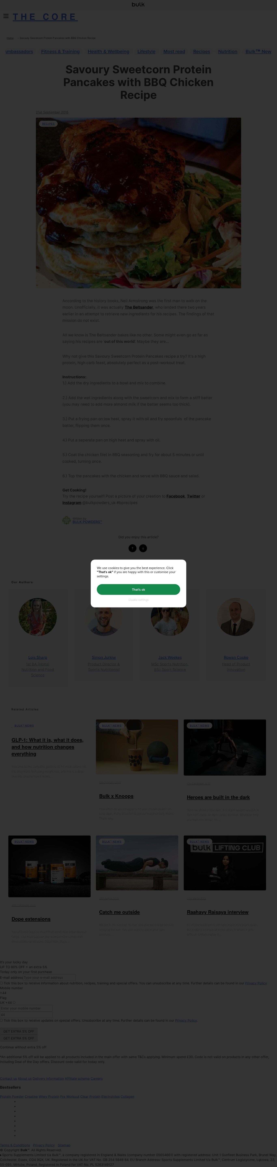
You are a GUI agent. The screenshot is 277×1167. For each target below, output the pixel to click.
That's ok (138, 589)
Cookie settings (139, 599)
